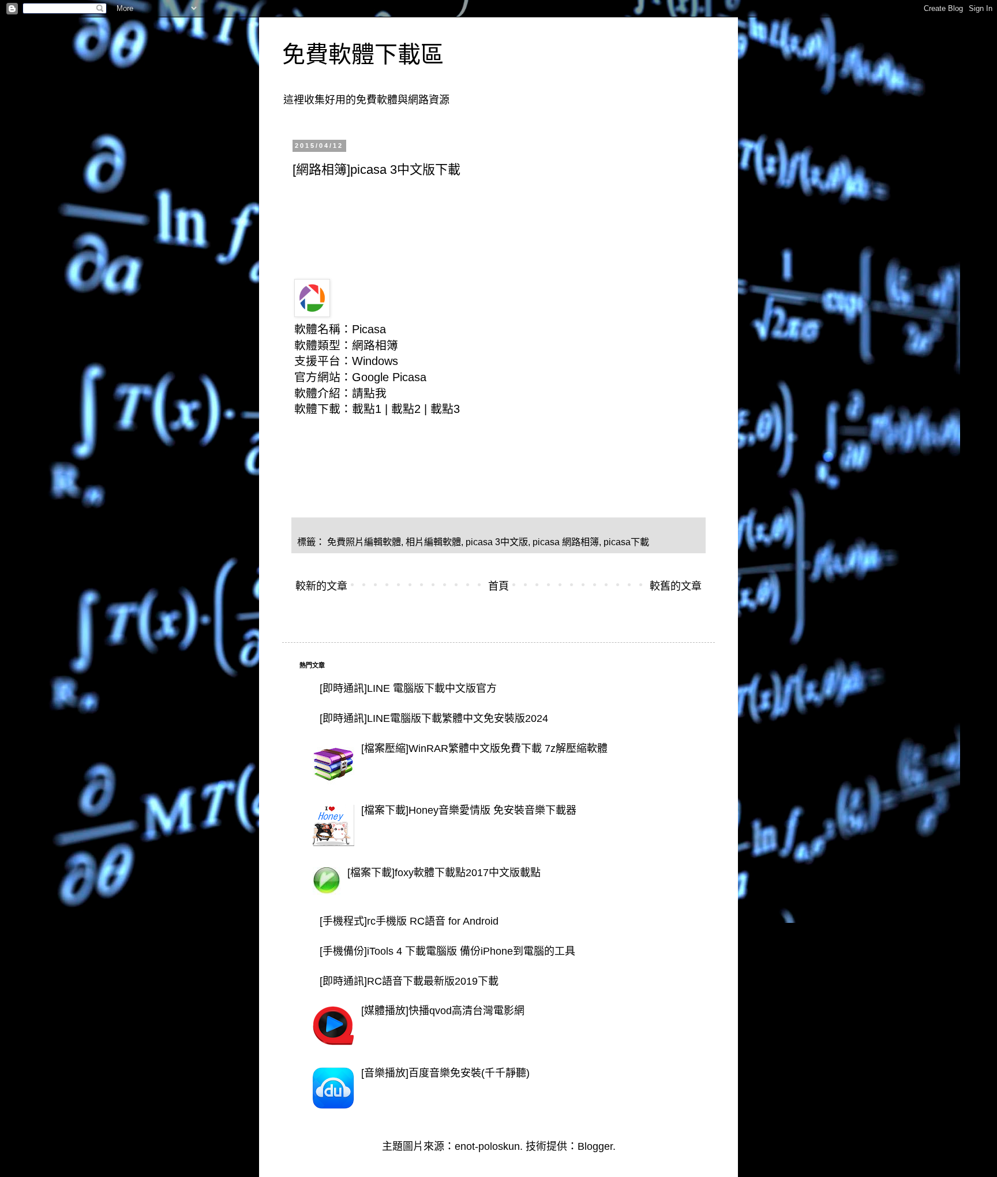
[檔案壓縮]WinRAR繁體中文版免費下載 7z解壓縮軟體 (484, 748)
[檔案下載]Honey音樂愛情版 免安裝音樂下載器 (468, 810)
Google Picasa (389, 377)
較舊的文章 (676, 586)
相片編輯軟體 (433, 542)
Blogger (595, 1146)
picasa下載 (626, 542)
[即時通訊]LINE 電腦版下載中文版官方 (408, 688)
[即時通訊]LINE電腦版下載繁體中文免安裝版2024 (434, 718)
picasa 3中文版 (497, 542)
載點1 (366, 409)
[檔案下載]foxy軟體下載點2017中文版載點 (444, 872)
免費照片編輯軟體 (364, 542)
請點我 (369, 393)
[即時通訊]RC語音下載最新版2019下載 (409, 981)
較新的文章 (321, 586)
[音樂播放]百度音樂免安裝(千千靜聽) (445, 1073)
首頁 (498, 586)
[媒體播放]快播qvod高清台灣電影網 (442, 1010)
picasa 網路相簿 (566, 542)
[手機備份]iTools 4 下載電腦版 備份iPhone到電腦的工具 (447, 951)
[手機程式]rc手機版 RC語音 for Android (409, 921)
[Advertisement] (503, 217)
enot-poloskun (487, 1146)
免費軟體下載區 (363, 54)
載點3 (445, 409)
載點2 (406, 409)
